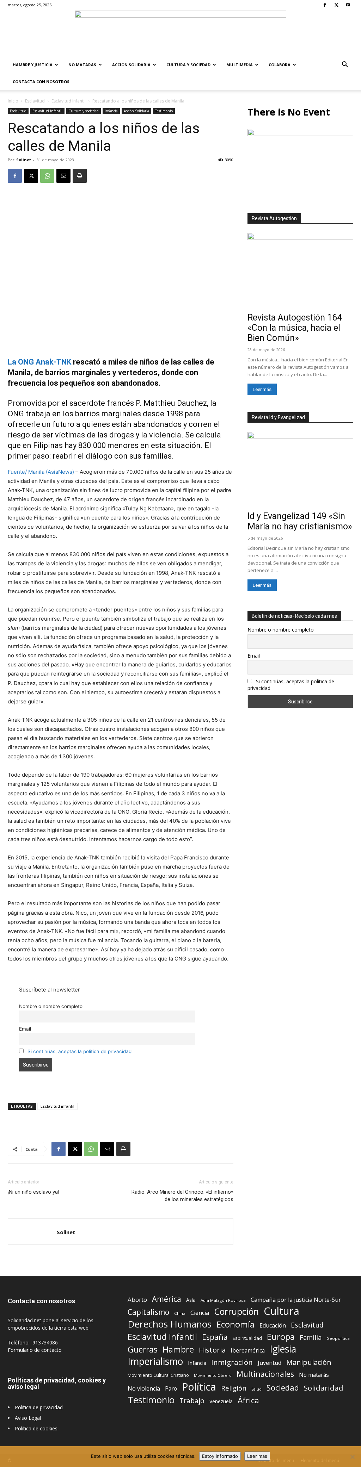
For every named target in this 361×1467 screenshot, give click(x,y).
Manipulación (308, 1362)
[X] (336, 5)
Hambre (178, 1349)
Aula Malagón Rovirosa (223, 1300)
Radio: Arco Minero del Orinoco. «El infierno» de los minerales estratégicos (182, 1195)
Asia (191, 1300)
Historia (212, 1350)
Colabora (279, 64)
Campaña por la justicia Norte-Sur (296, 1300)
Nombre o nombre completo (50, 1006)
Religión (233, 1388)
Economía (235, 1324)
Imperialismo (155, 1361)
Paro (171, 1388)
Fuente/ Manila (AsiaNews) (41, 471)
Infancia (111, 110)
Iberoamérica (248, 1350)
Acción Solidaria (131, 64)
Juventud (269, 1363)
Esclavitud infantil (68, 101)
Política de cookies (36, 1428)
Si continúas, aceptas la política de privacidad (79, 1051)
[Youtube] (348, 5)
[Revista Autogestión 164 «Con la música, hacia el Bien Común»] (300, 271)
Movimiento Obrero (213, 1375)
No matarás (314, 1375)
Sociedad (283, 1387)
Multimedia (239, 64)
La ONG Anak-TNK (39, 362)
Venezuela (221, 1401)
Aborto (137, 1299)
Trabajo (191, 1401)
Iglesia (283, 1349)
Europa (281, 1337)
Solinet (23, 159)
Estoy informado (220, 1456)
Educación (272, 1325)
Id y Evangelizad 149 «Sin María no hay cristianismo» (299, 521)
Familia (311, 1337)
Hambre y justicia (33, 64)
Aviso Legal (28, 1418)
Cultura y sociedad (188, 64)
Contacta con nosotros (41, 81)
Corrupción (236, 1311)
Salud (256, 1389)
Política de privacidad (39, 1407)
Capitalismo (148, 1312)
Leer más (262, 389)
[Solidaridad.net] (180, 33)
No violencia (144, 1388)
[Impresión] (80, 176)
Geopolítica (338, 1338)
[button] (344, 65)
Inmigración (232, 1362)
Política (199, 1386)
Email (25, 1029)
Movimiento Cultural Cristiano (158, 1375)
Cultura (281, 1311)
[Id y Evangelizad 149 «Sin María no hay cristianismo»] (300, 470)
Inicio (13, 101)
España (215, 1337)
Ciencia (199, 1313)
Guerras (143, 1349)
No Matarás (82, 64)
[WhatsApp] (47, 176)
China (179, 1313)
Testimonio (164, 110)
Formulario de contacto (35, 1350)
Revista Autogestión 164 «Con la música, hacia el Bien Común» (294, 327)
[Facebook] (324, 5)
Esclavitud (35, 101)
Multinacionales (265, 1374)
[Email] (63, 176)
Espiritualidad (247, 1338)
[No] (352, 1456)
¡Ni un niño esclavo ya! (33, 1192)
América (166, 1299)
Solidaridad (323, 1388)
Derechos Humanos (170, 1324)
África (248, 1400)
